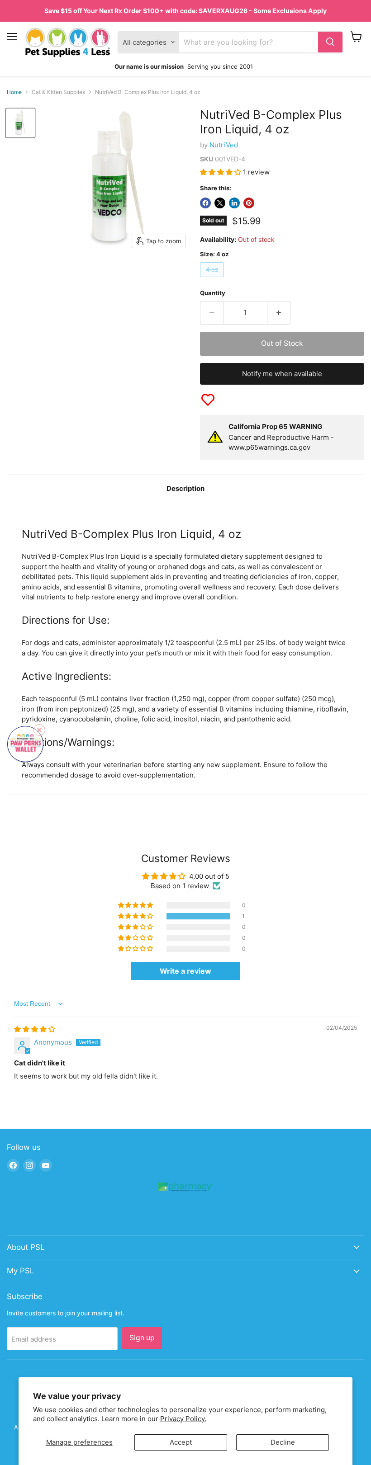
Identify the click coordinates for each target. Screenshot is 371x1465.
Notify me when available (282, 373)
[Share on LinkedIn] (234, 203)
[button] (221, 172)
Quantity (212, 293)
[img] (34, 1029)
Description (185, 488)
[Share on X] (219, 203)
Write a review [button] (185, 970)
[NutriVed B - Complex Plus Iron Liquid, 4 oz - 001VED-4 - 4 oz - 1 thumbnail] (20, 122)
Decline (283, 1442)
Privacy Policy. (183, 1418)
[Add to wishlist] (208, 400)
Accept (181, 1442)
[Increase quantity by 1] (278, 313)
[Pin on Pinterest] (248, 203)
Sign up (142, 1337)
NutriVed (223, 145)
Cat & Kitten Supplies (58, 92)
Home (14, 92)
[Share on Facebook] (205, 203)
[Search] (330, 42)
